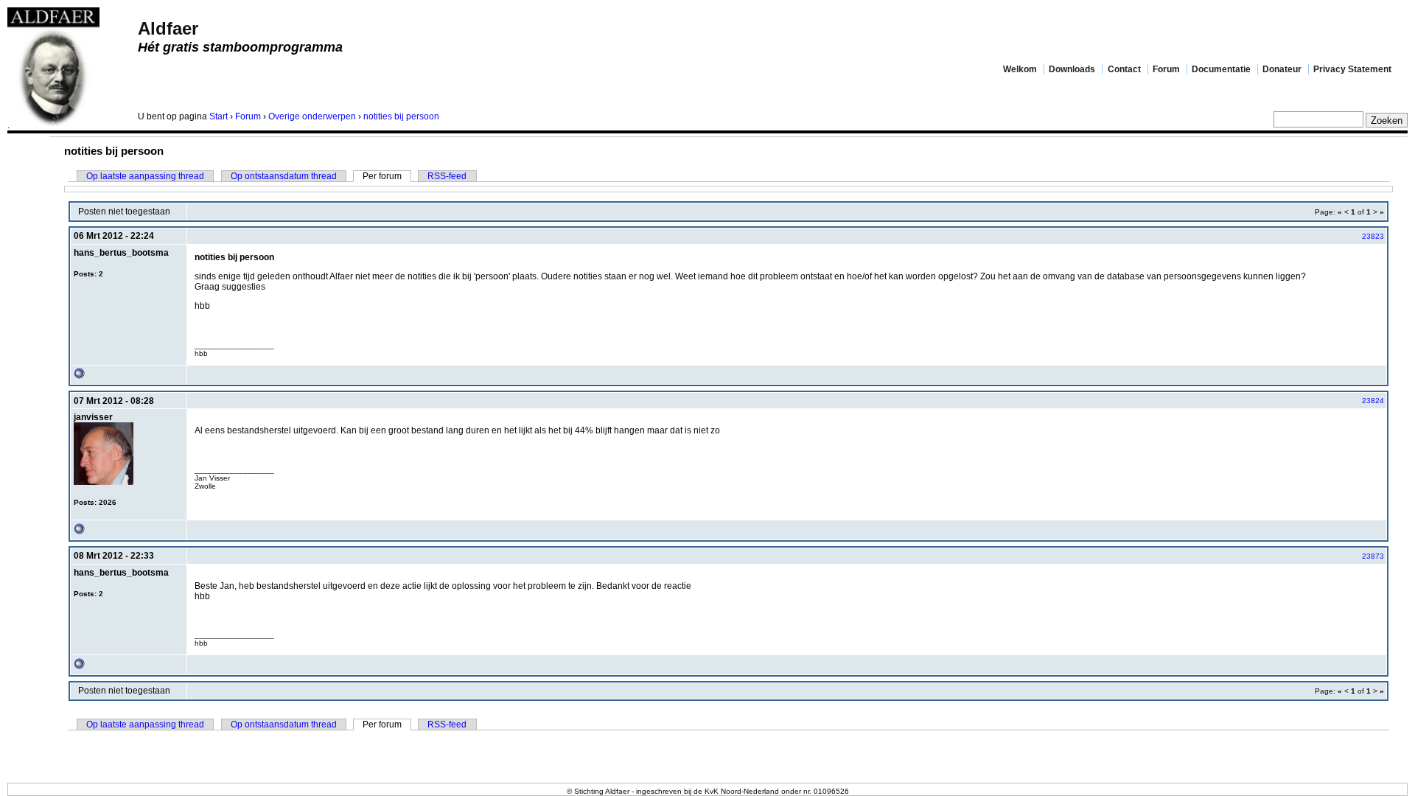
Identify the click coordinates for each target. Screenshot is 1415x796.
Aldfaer (168, 28)
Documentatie (1221, 69)
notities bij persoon (401, 116)
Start (218, 116)
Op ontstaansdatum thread (284, 176)
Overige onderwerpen (312, 116)
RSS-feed (447, 176)
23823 (1373, 236)
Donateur (1282, 69)
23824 (1373, 401)
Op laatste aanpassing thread (145, 176)
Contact (1124, 69)
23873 (1373, 556)
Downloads (1072, 69)
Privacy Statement (1352, 69)
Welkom (1020, 69)
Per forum (382, 176)
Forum (1166, 69)
